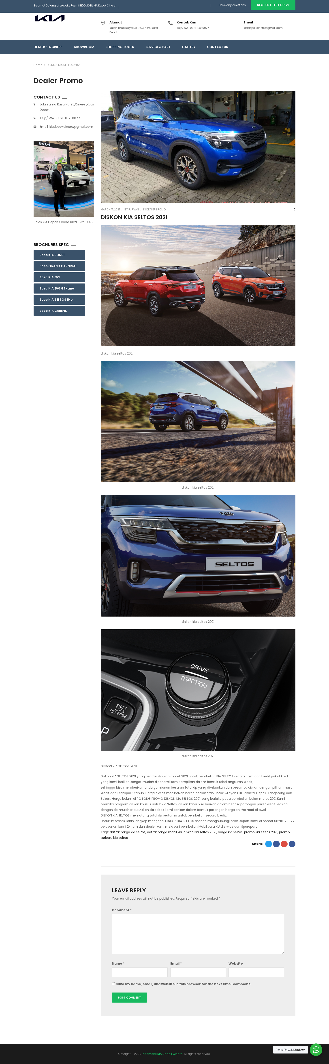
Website (236, 963)
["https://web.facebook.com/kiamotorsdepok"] (277, 47)
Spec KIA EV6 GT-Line (56, 288)
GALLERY (188, 47)
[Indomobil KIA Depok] (53, 17)
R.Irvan (133, 209)
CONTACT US (217, 47)
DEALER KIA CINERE (48, 47)
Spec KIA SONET (52, 255)
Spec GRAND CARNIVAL (58, 266)
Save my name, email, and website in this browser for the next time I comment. (183, 984)
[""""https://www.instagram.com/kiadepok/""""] (285, 47)
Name (118, 963)
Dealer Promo (156, 209)
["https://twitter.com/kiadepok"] (269, 47)
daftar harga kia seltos (127, 832)
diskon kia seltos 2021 (200, 832)
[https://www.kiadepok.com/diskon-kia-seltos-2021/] (284, 844)
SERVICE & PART (158, 47)
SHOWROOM (84, 47)
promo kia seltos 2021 (261, 832)
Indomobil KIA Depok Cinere (162, 1054)
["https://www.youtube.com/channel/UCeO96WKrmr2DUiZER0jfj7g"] (294, 47)
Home (38, 65)
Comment (122, 910)
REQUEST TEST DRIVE (273, 5)
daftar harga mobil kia (164, 832)
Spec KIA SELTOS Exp (56, 299)
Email (176, 963)
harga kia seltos (230, 832)
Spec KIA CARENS (53, 310)
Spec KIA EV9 (49, 277)
